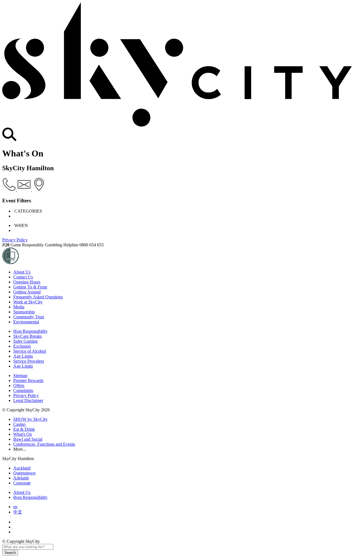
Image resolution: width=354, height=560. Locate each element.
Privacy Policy (15, 240)
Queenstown (24, 473)
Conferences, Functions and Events (44, 444)
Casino (19, 424)
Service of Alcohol (29, 351)
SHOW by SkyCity (30, 419)
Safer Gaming (25, 341)
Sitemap (20, 375)
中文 (17, 512)
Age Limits (23, 356)
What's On (22, 434)
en (15, 506)
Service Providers (28, 361)
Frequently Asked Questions (38, 297)
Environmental (26, 321)
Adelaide (21, 478)
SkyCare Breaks (27, 336)
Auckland (21, 468)
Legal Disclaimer (28, 400)
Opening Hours (26, 282)
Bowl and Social (27, 439)
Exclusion (22, 346)
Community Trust (28, 316)
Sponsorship (24, 311)
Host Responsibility (30, 331)
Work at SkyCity (28, 302)
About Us (21, 272)
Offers (18, 385)
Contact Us (23, 277)
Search (10, 553)
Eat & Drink (24, 429)
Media (18, 306)
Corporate (22, 483)
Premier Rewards (28, 380)
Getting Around (27, 292)
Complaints (23, 390)
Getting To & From (30, 287)
